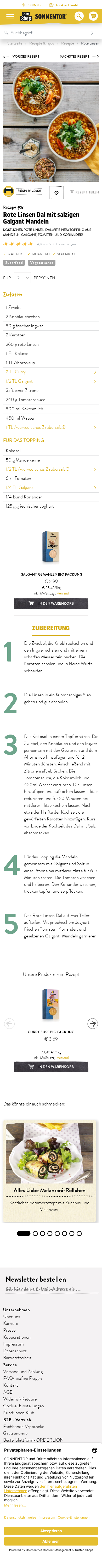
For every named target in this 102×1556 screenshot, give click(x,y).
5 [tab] (57, 1233)
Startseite (14, 43)
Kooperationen (17, 1337)
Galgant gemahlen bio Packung (51, 574)
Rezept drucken (29, 191)
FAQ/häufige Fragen (22, 1378)
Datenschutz (15, 1351)
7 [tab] (72, 1233)
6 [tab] (64, 1233)
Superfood (14, 262)
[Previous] (9, 1023)
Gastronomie (15, 1433)
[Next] (92, 1023)
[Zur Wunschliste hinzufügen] (56, 192)
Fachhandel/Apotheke (23, 1427)
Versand (63, 593)
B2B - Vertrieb (17, 1419)
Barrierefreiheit (17, 1358)
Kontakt (10, 1385)
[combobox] (45, 33)
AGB (8, 1392)
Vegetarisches (41, 262)
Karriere (10, 1323)
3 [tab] (42, 1233)
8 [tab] (79, 1233)
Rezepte (67, 43)
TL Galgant (19, 381)
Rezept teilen (87, 192)
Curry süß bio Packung (51, 1032)
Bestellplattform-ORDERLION (33, 1440)
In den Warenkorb (56, 603)
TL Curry (16, 372)
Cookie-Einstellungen (23, 1406)
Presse (9, 1330)
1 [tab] (24, 1233)
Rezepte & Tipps (41, 43)
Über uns (11, 1317)
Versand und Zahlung (23, 1372)
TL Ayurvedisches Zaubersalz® (36, 427)
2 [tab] (35, 1233)
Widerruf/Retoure (20, 1399)
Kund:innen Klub (18, 1413)
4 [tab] (50, 1233)
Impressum (13, 1344)
